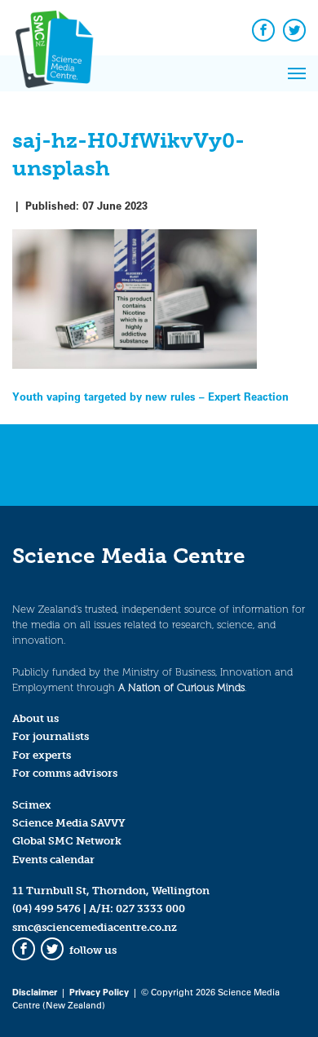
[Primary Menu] (297, 73)
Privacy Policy (99, 992)
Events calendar (53, 859)
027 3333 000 (150, 908)
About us (35, 718)
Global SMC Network (66, 841)
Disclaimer (34, 992)
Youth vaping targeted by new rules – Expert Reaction (150, 396)
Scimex (31, 805)
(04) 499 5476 (46, 908)
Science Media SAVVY (69, 823)
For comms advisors (64, 773)
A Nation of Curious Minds (181, 687)
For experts (41, 755)
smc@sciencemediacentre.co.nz (94, 927)
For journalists (50, 736)
